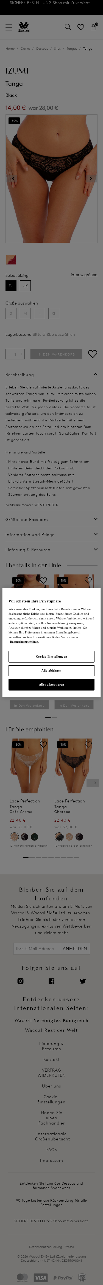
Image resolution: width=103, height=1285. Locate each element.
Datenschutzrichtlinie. (24, 641)
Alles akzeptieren (51, 684)
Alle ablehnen (51, 670)
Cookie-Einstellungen (51, 656)
